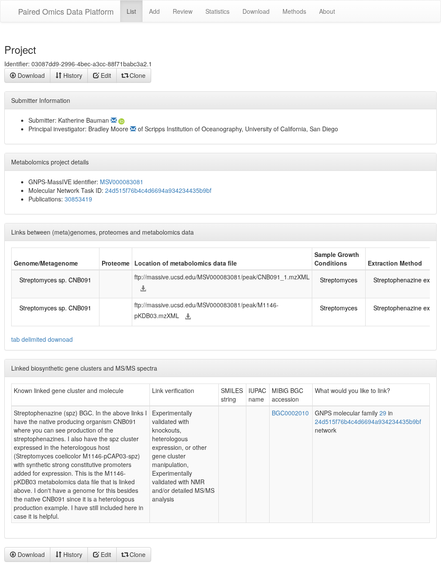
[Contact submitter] (114, 120)
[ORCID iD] (122, 120)
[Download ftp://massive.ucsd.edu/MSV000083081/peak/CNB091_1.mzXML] (143, 288)
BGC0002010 (290, 413)
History (72, 75)
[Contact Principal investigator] (133, 128)
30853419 (78, 199)
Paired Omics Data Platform (66, 11)
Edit (105, 75)
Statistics (217, 11)
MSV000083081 (121, 181)
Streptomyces (338, 279)
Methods (294, 11)
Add (154, 11)
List (131, 11)
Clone (137, 75)
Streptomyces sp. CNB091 (55, 279)
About (327, 11)
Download (256, 11)
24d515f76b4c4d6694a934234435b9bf (158, 190)
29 (382, 413)
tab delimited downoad (42, 339)
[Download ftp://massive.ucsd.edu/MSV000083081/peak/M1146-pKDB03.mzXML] (187, 316)
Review (183, 11)
